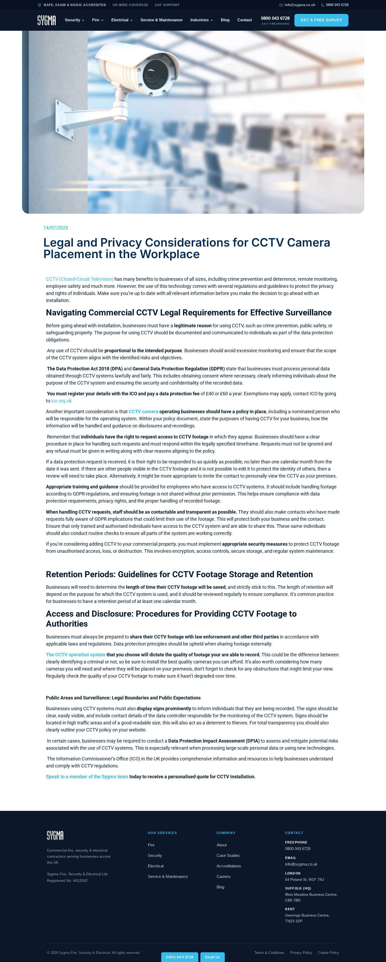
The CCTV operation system (76, 654)
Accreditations (229, 866)
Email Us (212, 957)
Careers (224, 876)
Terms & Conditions (269, 953)
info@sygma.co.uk (300, 5)
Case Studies (228, 855)
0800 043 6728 (180, 957)
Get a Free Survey (321, 20)
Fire (95, 20)
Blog (225, 20)
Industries (199, 20)
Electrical (119, 20)
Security (72, 20)
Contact (244, 20)
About (222, 845)
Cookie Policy (328, 953)
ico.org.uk (61, 400)
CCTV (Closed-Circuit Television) (79, 279)
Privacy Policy (301, 953)
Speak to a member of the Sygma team (87, 776)
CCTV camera (143, 411)
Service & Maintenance (161, 20)
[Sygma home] (47, 20)
